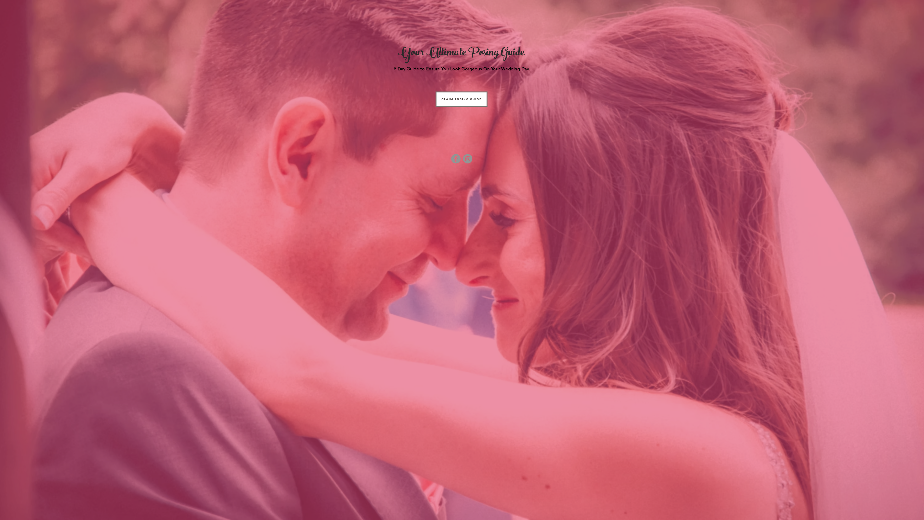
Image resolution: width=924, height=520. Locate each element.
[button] (462, 99)
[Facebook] (456, 158)
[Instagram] (467, 158)
